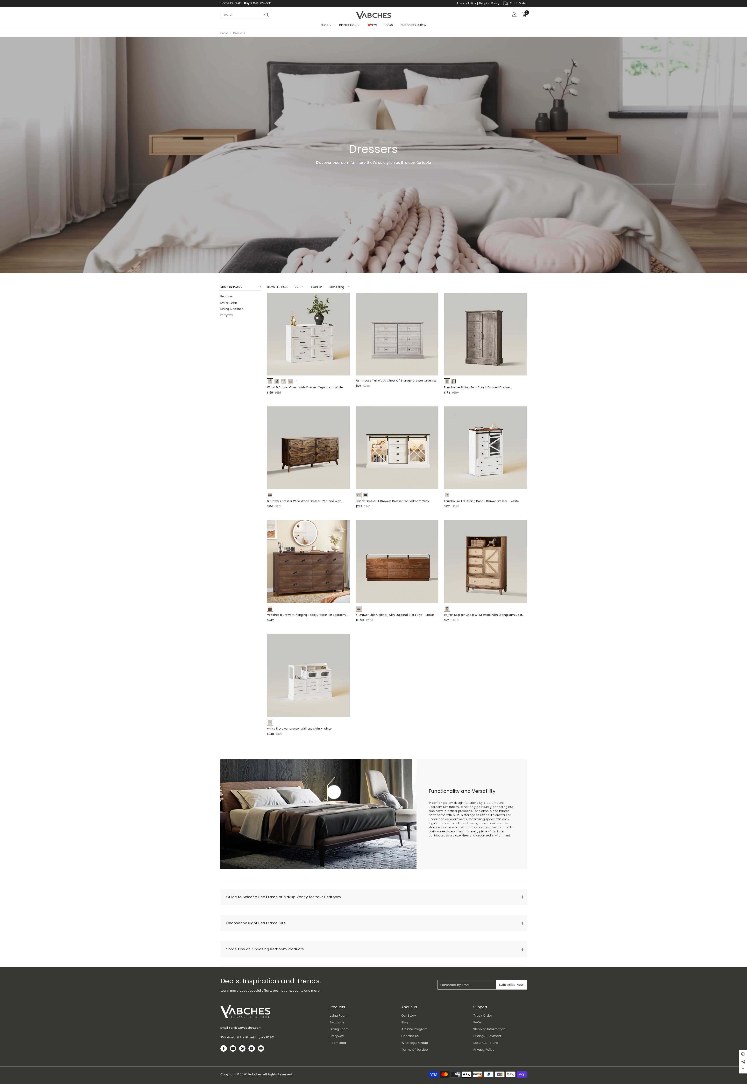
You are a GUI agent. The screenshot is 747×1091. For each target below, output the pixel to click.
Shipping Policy (489, 3)
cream (284, 381)
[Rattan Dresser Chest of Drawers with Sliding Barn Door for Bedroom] (485, 561)
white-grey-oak (454, 381)
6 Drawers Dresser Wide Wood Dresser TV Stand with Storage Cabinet (304, 501)
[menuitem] (240, 296)
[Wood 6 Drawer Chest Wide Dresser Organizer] (308, 334)
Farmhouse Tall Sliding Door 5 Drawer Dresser (481, 501)
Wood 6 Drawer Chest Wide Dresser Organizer (305, 387)
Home (224, 33)
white (270, 381)
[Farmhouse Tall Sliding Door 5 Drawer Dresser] (485, 447)
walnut (270, 609)
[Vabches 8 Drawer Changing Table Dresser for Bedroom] (308, 561)
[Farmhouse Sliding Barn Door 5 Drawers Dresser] (485, 334)
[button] (298, 287)
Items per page (277, 287)
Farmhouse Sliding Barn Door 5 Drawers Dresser (477, 387)
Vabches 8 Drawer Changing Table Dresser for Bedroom (306, 615)
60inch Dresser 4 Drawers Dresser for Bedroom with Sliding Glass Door (392, 501)
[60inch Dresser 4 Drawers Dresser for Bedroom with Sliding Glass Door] (397, 447)
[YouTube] (261, 1048)
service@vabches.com (245, 1028)
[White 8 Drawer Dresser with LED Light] (308, 675)
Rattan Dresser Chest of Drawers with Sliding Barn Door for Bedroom (483, 615)
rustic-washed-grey (447, 381)
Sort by (317, 287)
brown (270, 495)
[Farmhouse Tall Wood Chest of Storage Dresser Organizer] (397, 334)
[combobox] (241, 15)
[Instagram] (233, 1048)
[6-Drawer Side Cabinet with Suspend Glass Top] (397, 561)
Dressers (239, 33)
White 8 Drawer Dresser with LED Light (299, 729)
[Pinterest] (242, 1048)
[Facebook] (223, 1048)
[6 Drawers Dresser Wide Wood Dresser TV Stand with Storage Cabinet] (308, 447)
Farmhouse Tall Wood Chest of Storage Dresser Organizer (397, 380)
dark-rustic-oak (365, 495)
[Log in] (514, 14)
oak (290, 381)
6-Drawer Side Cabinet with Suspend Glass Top (395, 615)
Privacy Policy (466, 3)
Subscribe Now (511, 985)
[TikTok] (251, 1048)
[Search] (266, 15)
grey (277, 381)
